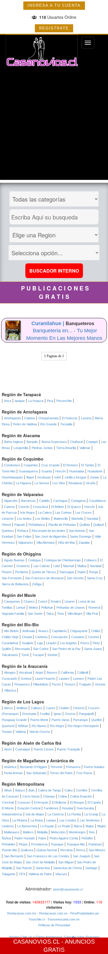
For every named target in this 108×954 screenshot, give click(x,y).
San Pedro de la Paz (66, 649)
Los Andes (24, 518)
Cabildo (44, 500)
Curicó (42, 601)
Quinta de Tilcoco (44, 572)
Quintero (8, 530)
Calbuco (36, 708)
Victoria (100, 684)
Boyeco (52, 672)
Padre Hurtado (24, 838)
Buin (32, 790)
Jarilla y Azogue (75, 477)
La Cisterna (56, 814)
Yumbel (52, 655)
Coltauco (90, 560)
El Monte (8, 808)
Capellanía (59, 631)
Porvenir (56, 767)
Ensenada (29, 714)
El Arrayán (41, 802)
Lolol (56, 566)
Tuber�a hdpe (73, 937)
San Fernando (12, 578)
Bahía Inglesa (13, 442)
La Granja (91, 814)
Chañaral (76, 442)
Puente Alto (9, 850)
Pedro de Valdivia (25, 424)
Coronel (93, 637)
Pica (50, 401)
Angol (39, 672)
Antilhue (21, 708)
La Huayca (35, 401)
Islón (57, 477)
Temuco (69, 684)
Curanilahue (10, 643)
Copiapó (92, 442)
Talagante (8, 874)
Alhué (8, 790)
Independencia (12, 814)
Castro (50, 708)
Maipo (90, 826)
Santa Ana (43, 868)
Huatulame (95, 471)
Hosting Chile (18, 937)
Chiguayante (79, 631)
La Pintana (19, 820)
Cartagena (78, 500)
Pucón (56, 684)
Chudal (27, 637)
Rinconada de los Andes (48, 530)
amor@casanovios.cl (68, 889)
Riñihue (23, 726)
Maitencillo (61, 518)
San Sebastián (36, 773)
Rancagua (67, 572)
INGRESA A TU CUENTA (54, 5)
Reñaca (22, 530)
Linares (70, 601)
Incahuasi (44, 477)
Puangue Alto (76, 844)
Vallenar (84, 448)
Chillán (95, 631)
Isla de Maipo (35, 814)
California (67, 672)
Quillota (84, 524)
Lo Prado (64, 826)
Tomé (25, 655)
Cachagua (60, 500)
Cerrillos (82, 790)
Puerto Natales (94, 767)
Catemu (9, 506)
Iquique (20, 401)
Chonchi (78, 708)
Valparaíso (25, 542)
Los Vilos (58, 483)
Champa (49, 796)
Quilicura (27, 850)
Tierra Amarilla (66, 448)
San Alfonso (97, 850)
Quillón (6, 649)
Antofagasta (12, 418)
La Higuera (23, 483)
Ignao (57, 714)
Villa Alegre (74, 613)
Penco (84, 643)
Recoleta (66, 850)
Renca (80, 850)
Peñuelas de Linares (70, 607)
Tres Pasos (84, 773)
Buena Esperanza (54, 442)
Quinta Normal (47, 850)
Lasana (86, 418)
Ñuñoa (6, 838)
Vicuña (90, 483)
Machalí (68, 566)
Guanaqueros (28, 471)
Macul (78, 826)
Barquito (32, 442)
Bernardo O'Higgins (33, 767)
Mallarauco (11, 832)
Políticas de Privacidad (54, 925)
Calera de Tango (49, 790)
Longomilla (21, 448)
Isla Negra (27, 512)
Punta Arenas (13, 773)
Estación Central (28, 808)
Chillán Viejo (10, 637)
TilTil (22, 874)
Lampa (51, 820)
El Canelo (94, 802)
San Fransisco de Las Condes (48, 856)
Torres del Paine (61, 773)
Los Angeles (68, 643)
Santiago (91, 868)
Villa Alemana (45, 542)
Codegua (34, 560)
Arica (7, 401)
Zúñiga (36, 584)
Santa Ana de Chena (67, 868)
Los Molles (42, 518)
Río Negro (57, 726)
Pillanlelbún (40, 684)
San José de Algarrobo (51, 536)
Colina (62, 796)
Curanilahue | (48, 323)
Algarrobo (11, 500)
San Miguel (65, 862)
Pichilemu (21, 572)
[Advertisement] (54, 126)
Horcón (60, 471)
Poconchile (64, 401)
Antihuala (28, 631)
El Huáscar (69, 418)
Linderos (8, 826)
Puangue (57, 844)
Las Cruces (83, 512)
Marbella (77, 518)
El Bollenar (59, 802)
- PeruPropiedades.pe (83, 913)
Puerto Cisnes (44, 749)
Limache (8, 518)
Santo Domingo (80, 536)
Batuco (20, 790)
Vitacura (61, 874)
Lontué (20, 607)
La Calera (45, 512)
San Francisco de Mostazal (44, 578)
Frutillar (45, 714)
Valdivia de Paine (40, 874)
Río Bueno (39, 726)
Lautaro (64, 678)
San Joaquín (81, 856)
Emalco (56, 601)
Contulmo (77, 637)
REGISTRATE (54, 28)
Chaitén (64, 708)
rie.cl (32, 937)
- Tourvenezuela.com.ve (62, 919)
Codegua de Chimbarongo (62, 560)
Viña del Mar (66, 542)
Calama (29, 418)
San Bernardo (13, 856)
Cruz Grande (50, 465)
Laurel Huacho (45, 678)
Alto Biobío (11, 631)
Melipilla (42, 832)
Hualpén (27, 643)
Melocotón (58, 832)
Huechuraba (85, 808)
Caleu (69, 790)
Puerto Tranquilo (68, 749)
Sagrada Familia (13, 613)
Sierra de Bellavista (15, 584)
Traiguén (85, 684)
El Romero (70, 465)
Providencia (39, 844)
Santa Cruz (95, 578)
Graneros (23, 566)
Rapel (81, 572)
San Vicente (75, 578)
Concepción (59, 637)
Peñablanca (37, 524)
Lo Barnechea (27, 826)
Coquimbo (31, 465)
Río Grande (48, 424)
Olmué (6, 524)
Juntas (94, 477)
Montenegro (77, 832)
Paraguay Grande (14, 720)
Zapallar (84, 542)
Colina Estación (81, 796)
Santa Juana (93, 649)
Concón (23, 506)
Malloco (28, 832)
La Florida (74, 814)
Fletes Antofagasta (49, 937)
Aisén (8, 749)
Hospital (67, 808)
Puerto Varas (61, 720)
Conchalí (8, 802)
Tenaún (7, 731)
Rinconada (22, 649)
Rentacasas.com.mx (21, 913)
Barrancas (28, 500)
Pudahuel (94, 844)
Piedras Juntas (42, 448)
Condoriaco (12, 465)
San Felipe (24, 536)
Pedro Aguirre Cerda (64, 838)
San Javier (35, 613)
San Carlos (41, 649)
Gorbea (26, 678)
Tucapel (38, 655)
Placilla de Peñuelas (62, 524)
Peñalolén (8, 844)
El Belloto (57, 506)
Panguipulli (86, 714)
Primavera (73, 767)
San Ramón (24, 868)
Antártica (10, 767)
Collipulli (82, 672)
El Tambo (87, 465)
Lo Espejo (47, 826)
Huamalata (76, 471)
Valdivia (21, 731)
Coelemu (41, 637)
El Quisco (74, 506)
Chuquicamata (48, 418)
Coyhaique (22, 749)
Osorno (70, 714)
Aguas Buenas (14, 560)
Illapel (30, 477)
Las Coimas (63, 512)
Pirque (23, 844)
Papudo (19, 524)
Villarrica (10, 690)
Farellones (51, 808)
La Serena (42, 483)
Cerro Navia (30, 796)
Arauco (43, 631)
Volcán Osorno (39, 731)
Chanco (29, 601)
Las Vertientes (90, 820)
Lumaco (78, 678)
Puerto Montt (39, 720)
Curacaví (24, 802)
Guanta (46, 471)
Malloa (81, 566)
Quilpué (98, 524)
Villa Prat (92, 613)
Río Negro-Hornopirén (83, 726)
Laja (40, 643)
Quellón (96, 720)
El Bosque (77, 802)
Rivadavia (75, 483)
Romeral (94, 607)
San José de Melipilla (40, 862)
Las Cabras (41, 566)
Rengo (93, 572)
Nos (92, 832)
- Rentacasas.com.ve (51, 913)
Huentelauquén (12, 477)
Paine (42, 838)
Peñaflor (87, 838)
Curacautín (9, 678)
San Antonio (77, 530)
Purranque (80, 720)
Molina (33, 607)
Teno (60, 613)
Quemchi (8, 726)
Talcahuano (10, 655)
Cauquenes (12, 601)
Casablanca (97, 500)
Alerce (8, 708)
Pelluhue (47, 607)
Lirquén (51, 643)
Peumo (7, 572)
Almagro (10, 672)
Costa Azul (40, 506)
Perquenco (22, 684)
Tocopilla (66, 424)
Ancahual (25, 672)
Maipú (101, 826)
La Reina (37, 820)
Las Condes (67, 820)
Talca (50, 613)
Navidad (92, 518)
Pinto (96, 643)
